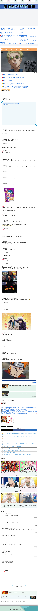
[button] (35, 310)
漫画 (5, 426)
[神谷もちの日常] (5, 90)
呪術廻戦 (9, 426)
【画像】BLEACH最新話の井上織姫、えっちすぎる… (11, 74)
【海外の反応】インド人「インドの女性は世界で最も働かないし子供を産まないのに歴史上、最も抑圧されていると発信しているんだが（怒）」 (28, 38)
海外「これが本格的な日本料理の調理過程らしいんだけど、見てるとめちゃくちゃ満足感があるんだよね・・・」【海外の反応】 (28, 28)
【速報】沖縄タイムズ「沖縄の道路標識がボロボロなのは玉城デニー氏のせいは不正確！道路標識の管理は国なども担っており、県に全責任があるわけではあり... (9, 31)
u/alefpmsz (5, 104)
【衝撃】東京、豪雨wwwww (7, 80)
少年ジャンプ (15, 426)
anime (9, 104)
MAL (35, 382)
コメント (3, 571)
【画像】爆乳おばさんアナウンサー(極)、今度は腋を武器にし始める (13, 77)
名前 (1, 581)
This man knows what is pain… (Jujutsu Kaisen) (11, 103)
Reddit (34, 382)
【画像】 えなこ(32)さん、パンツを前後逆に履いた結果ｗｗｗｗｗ (13, 83)
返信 (36, 525)
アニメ (2, 426)
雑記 (11, 426)
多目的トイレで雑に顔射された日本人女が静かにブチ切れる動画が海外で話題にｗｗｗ (16, 84)
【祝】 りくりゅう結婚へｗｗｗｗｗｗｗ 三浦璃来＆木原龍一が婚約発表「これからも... (16, 86)
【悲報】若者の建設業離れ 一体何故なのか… (8, 33)
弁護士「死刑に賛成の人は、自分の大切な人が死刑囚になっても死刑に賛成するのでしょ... (17, 87)
